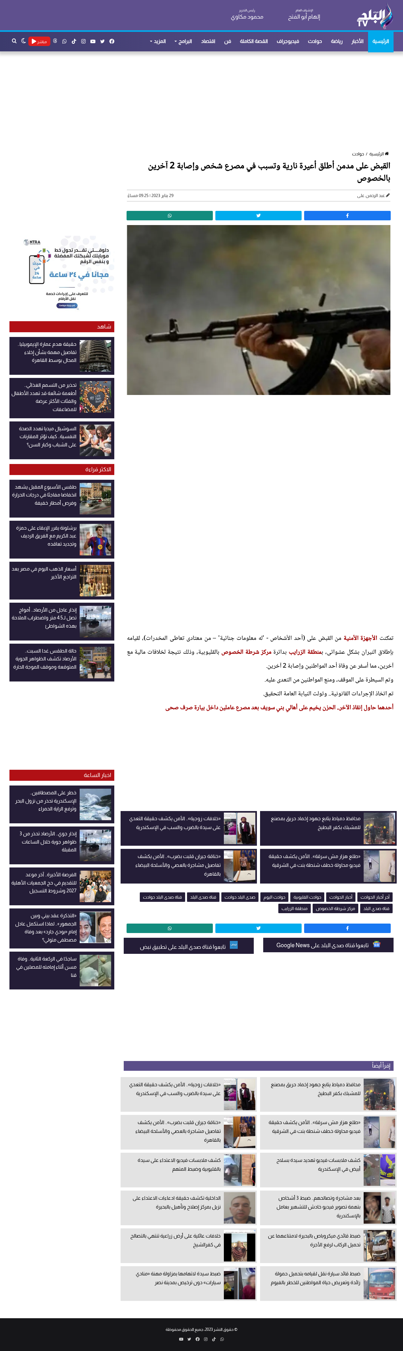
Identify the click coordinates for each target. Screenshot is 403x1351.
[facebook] (347, 215)
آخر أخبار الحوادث (374, 897)
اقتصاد (208, 41)
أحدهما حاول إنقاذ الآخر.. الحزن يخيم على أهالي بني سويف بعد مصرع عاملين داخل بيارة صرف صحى (279, 708)
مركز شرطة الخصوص (246, 652)
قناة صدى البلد (203, 897)
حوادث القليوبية (307, 897)
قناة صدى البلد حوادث (162, 897)
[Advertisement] (205, 102)
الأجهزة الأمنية (361, 638)
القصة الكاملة (254, 41)
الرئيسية (380, 41)
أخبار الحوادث (340, 897)
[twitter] (258, 215)
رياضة (337, 41)
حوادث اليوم (274, 897)
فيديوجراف (288, 41)
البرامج (185, 41)
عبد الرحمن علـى (371, 195)
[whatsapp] (170, 215)
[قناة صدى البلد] (375, 16)
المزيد (160, 41)
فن (227, 41)
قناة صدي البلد (376, 908)
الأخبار (357, 41)
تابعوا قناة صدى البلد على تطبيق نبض (183, 947)
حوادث (315, 41)
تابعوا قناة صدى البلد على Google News (323, 945)
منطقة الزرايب (305, 652)
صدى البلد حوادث (239, 897)
